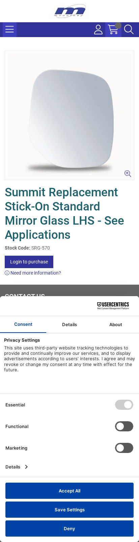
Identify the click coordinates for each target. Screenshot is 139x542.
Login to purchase (29, 261)
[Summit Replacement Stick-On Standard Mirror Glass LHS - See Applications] (69, 115)
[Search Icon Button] (128, 29)
